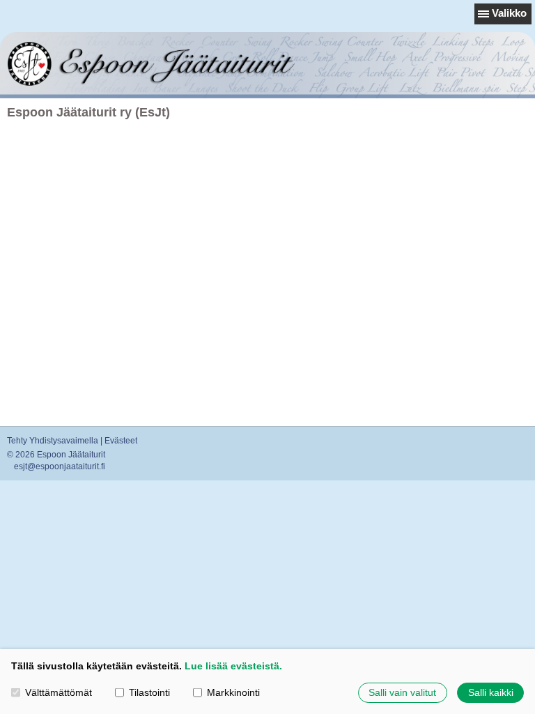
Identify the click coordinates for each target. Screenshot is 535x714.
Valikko (509, 13)
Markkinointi (233, 692)
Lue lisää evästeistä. (233, 665)
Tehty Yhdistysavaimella (52, 441)
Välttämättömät (58, 692)
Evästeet (120, 441)
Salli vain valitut (402, 692)
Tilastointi (149, 692)
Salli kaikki (490, 692)
